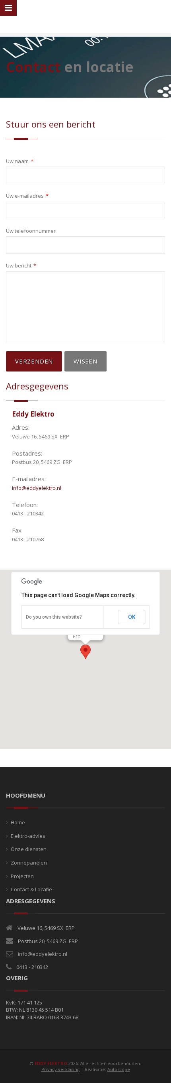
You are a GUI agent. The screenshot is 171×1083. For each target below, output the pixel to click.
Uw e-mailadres (27, 195)
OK (132, 617)
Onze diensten (29, 849)
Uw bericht (21, 265)
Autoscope (118, 1069)
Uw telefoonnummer (31, 230)
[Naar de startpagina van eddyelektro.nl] (86, 17)
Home (18, 822)
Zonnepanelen (29, 862)
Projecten (22, 876)
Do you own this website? (54, 617)
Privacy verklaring (60, 1069)
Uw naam (19, 161)
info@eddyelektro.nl (36, 487)
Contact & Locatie (31, 889)
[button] (85, 651)
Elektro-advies (28, 835)
